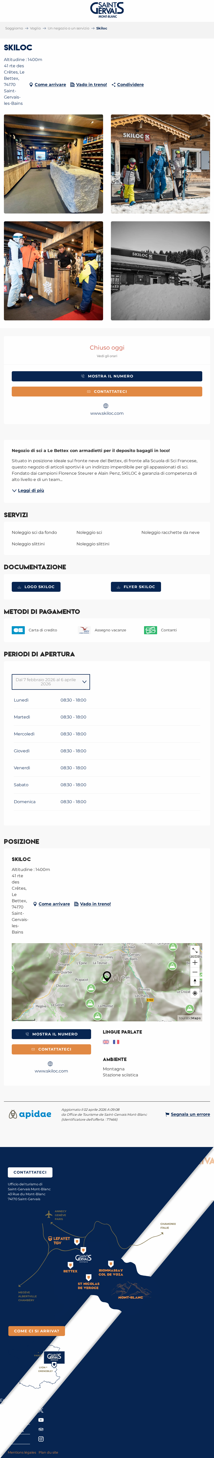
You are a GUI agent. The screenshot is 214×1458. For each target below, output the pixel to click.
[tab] (45, 682)
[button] (53, 163)
